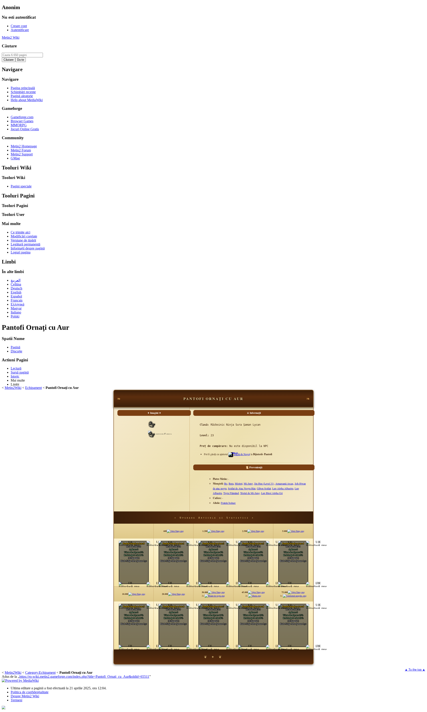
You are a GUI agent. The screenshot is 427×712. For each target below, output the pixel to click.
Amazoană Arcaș (284, 483)
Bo (225, 483)
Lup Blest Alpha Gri (272, 493)
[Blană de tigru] (215, 595)
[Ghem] (254, 595)
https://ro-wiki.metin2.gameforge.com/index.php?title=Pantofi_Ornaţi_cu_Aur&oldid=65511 (84, 676)
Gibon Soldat (264, 488)
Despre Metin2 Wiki (25, 696)
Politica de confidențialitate (29, 692)
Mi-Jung (248, 483)
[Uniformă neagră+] (294, 595)
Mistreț (238, 483)
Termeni (16, 700)
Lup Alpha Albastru (282, 488)
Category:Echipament (40, 672)
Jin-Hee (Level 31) (264, 483)
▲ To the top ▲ (415, 669)
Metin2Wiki (13, 388)
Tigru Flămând (231, 493)
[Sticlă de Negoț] (234, 456)
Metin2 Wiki (10, 37)
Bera (231, 483)
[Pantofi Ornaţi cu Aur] (151, 436)
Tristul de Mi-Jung (250, 493)
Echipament (33, 388)
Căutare (9, 46)
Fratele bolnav (228, 503)
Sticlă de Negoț (242, 454)
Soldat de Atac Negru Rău (242, 488)
